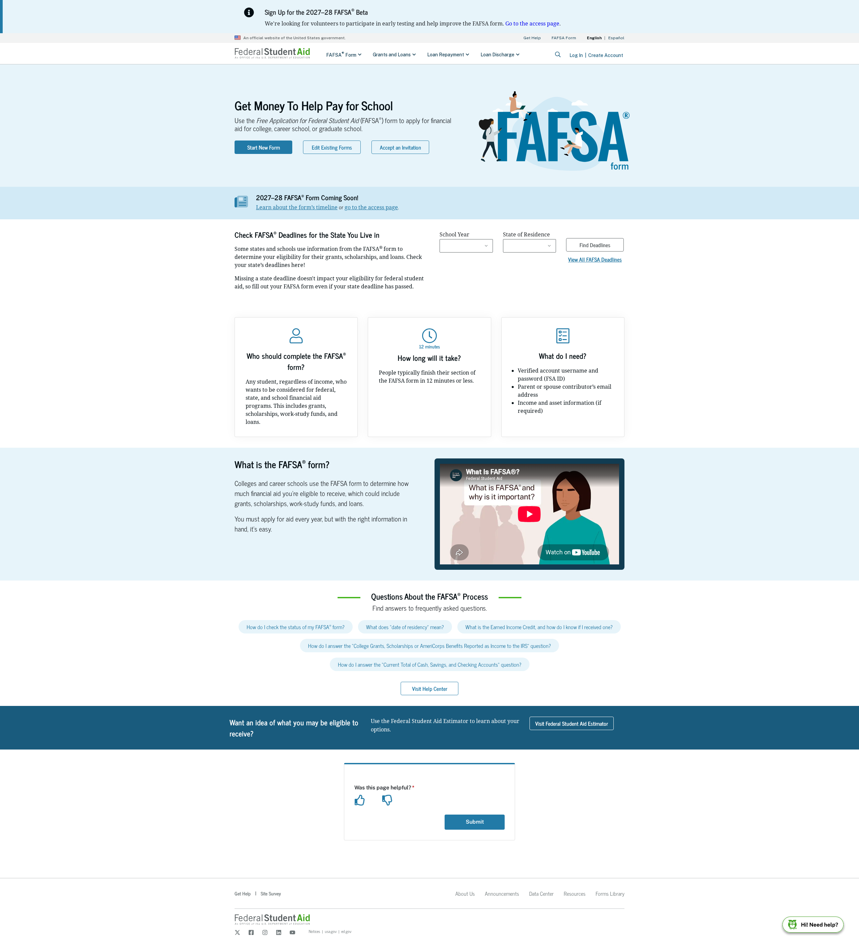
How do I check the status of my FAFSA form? (296, 626)
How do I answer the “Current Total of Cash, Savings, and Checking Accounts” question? (429, 664)
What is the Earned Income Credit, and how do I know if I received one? (539, 626)
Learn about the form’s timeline (297, 207)
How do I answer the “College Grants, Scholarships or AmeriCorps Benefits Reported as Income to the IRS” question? (429, 645)
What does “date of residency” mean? (405, 626)
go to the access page (371, 207)
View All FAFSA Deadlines (595, 259)
